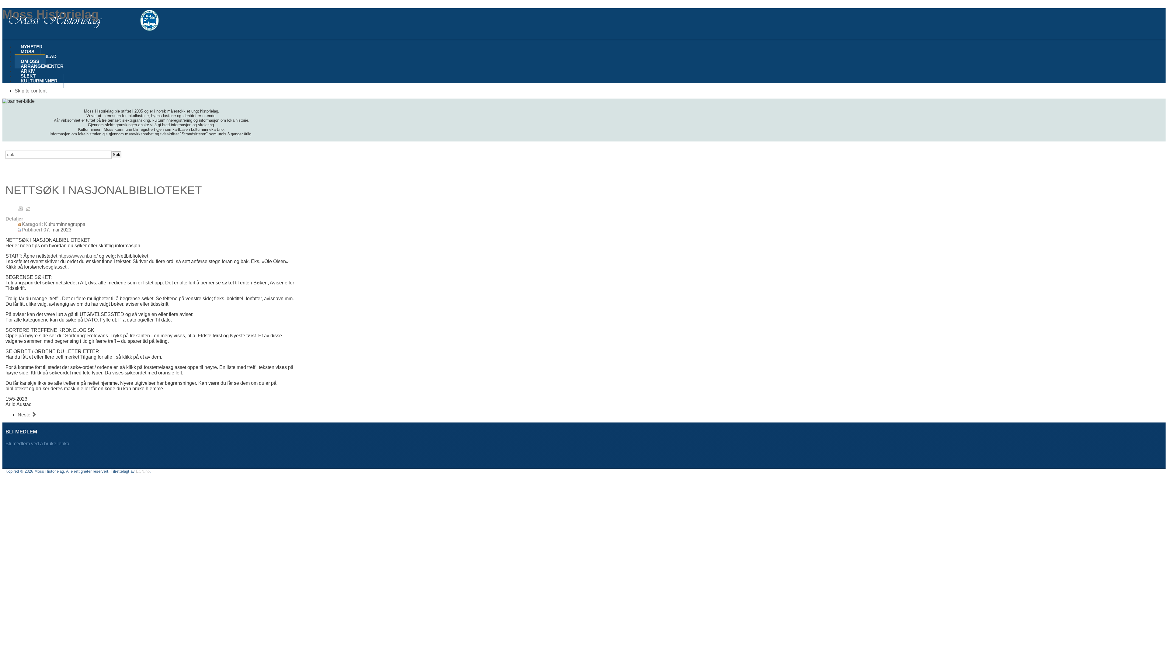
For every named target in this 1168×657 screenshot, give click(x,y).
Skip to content (31, 90)
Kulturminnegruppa (64, 224)
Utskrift (20, 208)
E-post (28, 208)
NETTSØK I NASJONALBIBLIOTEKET (103, 190)
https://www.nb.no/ (78, 256)
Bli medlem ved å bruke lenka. (38, 443)
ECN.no (143, 471)
